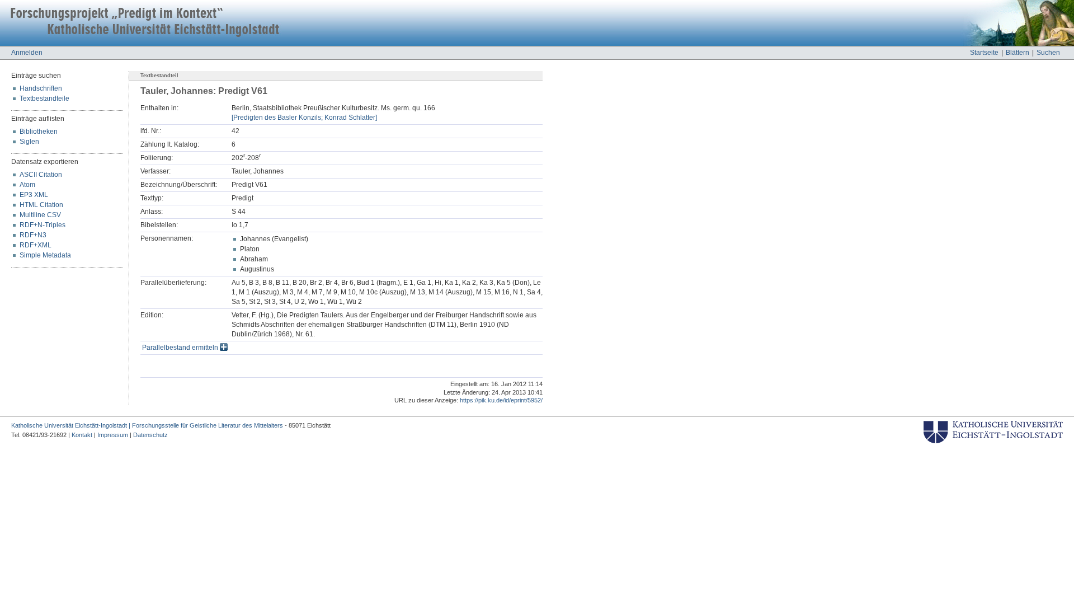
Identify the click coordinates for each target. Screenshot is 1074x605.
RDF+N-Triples (42, 225)
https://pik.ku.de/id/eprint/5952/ (501, 400)
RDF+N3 (33, 235)
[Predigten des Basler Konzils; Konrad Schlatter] (304, 117)
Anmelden (27, 53)
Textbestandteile (44, 98)
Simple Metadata (45, 255)
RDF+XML (35, 245)
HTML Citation (41, 205)
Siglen (29, 142)
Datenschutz (150, 435)
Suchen (1048, 53)
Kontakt (82, 435)
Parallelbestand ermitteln (181, 347)
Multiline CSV (40, 215)
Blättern (1017, 53)
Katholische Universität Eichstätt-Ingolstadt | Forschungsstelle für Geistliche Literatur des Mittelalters (147, 425)
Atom (27, 185)
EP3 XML (34, 195)
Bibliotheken (39, 131)
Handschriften (41, 88)
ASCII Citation (41, 175)
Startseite (984, 53)
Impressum (112, 435)
